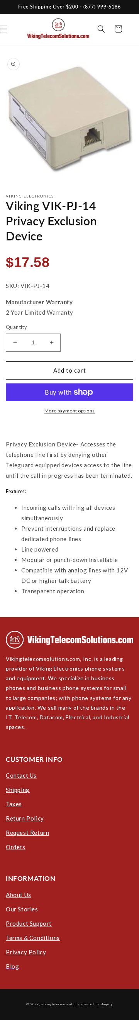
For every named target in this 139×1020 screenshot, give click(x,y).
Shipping (18, 789)
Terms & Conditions (33, 937)
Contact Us (21, 775)
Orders (15, 846)
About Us (18, 894)
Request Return (27, 832)
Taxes (14, 803)
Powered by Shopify (96, 1004)
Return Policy (25, 818)
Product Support (29, 923)
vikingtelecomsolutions (60, 1004)
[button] (101, 28)
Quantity (16, 327)
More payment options (69, 411)
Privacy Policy (26, 951)
